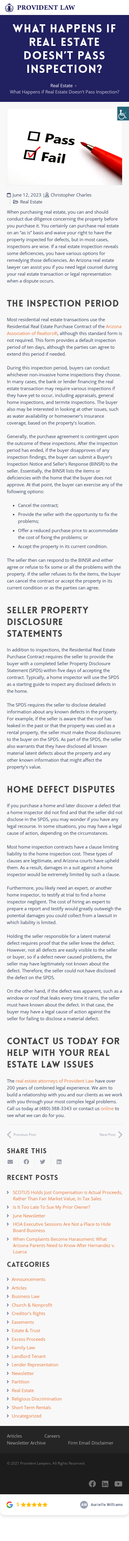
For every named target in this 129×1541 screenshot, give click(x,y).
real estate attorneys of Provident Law (55, 1081)
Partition (20, 1382)
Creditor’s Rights (28, 1313)
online (107, 1108)
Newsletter (23, 1373)
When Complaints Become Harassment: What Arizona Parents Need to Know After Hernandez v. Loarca (64, 1245)
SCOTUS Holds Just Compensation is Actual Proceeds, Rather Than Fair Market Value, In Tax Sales (67, 1195)
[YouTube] (118, 1483)
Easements (23, 1322)
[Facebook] (92, 1483)
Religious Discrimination (37, 1399)
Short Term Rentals (31, 1407)
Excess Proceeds (28, 1339)
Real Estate (61, 85)
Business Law (26, 1296)
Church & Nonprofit (32, 1305)
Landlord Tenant (29, 1356)
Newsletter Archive (26, 1443)
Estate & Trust (26, 1330)
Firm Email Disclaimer (90, 1443)
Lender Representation (35, 1365)
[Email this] (10, 1161)
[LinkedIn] (105, 1483)
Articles (19, 1288)
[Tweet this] (43, 1161)
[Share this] (27, 1161)
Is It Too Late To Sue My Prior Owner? (51, 1207)
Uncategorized (26, 1416)
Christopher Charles (71, 195)
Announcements (28, 1279)
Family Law (23, 1347)
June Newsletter (29, 1216)
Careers (52, 1436)
